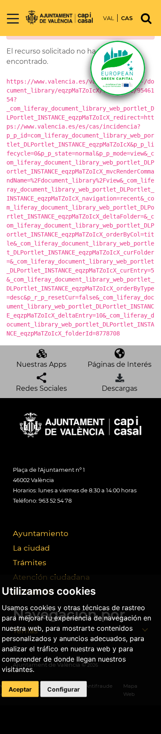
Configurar (63, 688)
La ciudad (31, 547)
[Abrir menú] (12, 19)
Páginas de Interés (120, 364)
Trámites (29, 562)
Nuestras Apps (41, 364)
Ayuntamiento (40, 533)
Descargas (119, 388)
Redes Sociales (41, 388)
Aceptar (20, 688)
